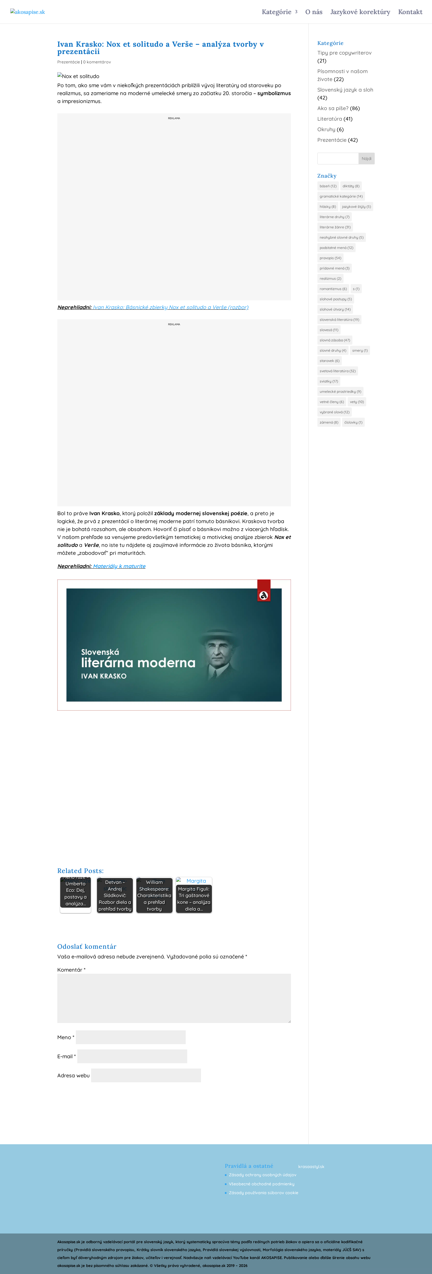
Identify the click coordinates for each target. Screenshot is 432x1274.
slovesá (329, 330)
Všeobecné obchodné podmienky (261, 1184)
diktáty (351, 186)
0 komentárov (97, 62)
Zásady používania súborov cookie (263, 1193)
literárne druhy (334, 217)
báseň (328, 186)
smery (360, 350)
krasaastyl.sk (311, 1166)
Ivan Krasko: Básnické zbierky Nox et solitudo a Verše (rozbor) (170, 307)
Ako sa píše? (333, 108)
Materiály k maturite (119, 566)
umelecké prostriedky (340, 391)
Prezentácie (68, 62)
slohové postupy (336, 299)
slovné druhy (333, 350)
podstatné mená (336, 247)
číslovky (353, 422)
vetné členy (332, 402)
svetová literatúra (338, 371)
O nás (314, 13)
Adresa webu (73, 1075)
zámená (329, 422)
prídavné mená (334, 268)
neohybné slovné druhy (342, 237)
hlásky (328, 206)
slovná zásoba (335, 340)
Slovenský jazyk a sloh (345, 89)
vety (357, 402)
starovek (329, 360)
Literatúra (329, 118)
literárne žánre (335, 227)
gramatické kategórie (341, 196)
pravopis (330, 258)
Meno (65, 1037)
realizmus (330, 278)
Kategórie (277, 13)
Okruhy (326, 129)
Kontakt (410, 13)
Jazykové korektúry (360, 13)
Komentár (71, 969)
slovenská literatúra (339, 319)
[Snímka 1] (174, 710)
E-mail (66, 1056)
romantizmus (333, 289)
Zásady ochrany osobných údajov (263, 1174)
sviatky (329, 381)
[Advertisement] (174, 210)
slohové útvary (335, 309)
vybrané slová (334, 412)
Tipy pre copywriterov (344, 52)
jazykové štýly (356, 206)
